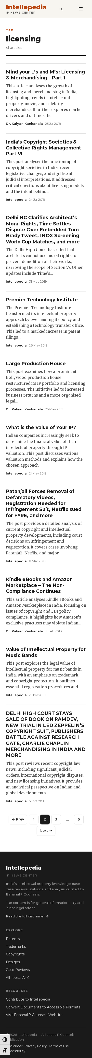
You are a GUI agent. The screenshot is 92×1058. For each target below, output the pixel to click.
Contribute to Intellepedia (28, 999)
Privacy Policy (36, 1046)
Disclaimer (14, 1046)
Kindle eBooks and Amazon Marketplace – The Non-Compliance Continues (39, 585)
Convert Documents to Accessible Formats (43, 1007)
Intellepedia (26, 7)
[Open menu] (80, 8)
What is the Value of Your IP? (41, 427)
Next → (46, 830)
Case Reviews (18, 969)
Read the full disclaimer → (27, 916)
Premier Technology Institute (42, 300)
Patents (13, 939)
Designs (13, 962)
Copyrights (15, 954)
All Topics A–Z (17, 977)
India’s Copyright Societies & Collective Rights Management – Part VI (45, 148)
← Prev (18, 819)
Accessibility (15, 1051)
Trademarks (16, 946)
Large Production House (36, 363)
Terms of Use (59, 1046)
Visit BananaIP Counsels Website (34, 1015)
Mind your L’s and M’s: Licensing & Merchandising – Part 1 (45, 75)
